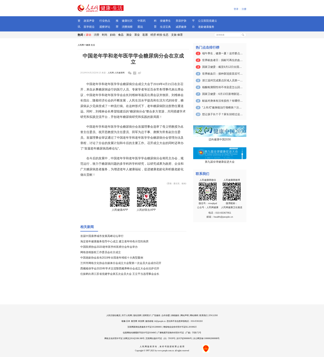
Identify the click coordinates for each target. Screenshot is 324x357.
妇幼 (112, 34)
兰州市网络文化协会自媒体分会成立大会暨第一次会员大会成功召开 (120, 263)
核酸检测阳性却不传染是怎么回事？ (222, 87)
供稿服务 (175, 315)
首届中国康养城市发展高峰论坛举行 (102, 236)
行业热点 (104, 20)
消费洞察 (127, 26)
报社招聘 (137, 315)
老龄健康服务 (206, 26)
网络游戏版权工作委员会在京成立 (100, 252)
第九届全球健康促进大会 (220, 161)
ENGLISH (213, 315)
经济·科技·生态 (159, 34)
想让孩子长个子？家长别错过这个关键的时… (222, 114)
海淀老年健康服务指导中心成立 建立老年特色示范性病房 (114, 241)
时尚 (104, 34)
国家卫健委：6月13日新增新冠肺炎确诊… (222, 94)
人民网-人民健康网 (116, 73)
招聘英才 (147, 315)
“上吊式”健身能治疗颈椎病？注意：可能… (222, 107)
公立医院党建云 (207, 20)
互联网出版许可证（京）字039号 (160, 338)
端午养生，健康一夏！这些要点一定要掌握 (222, 53)
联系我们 (203, 315)
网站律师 (194, 315)
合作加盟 (166, 315)
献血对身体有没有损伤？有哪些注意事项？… (222, 100)
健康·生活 (90, 45)
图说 (140, 26)
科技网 (141, 321)
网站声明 (185, 315)
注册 (244, 9)
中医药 (142, 20)
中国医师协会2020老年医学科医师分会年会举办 (109, 246)
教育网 (134, 321)
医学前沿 (89, 26)
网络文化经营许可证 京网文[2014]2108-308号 (124, 338)
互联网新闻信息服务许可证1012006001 (144, 327)
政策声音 (89, 20)
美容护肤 (181, 20)
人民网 (81, 45)
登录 (236, 9)
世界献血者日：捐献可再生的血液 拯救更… (222, 60)
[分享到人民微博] (134, 73)
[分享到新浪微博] (139, 73)
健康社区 (127, 20)
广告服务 (156, 315)
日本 (128, 321)
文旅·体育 (177, 34)
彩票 (145, 34)
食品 (121, 34)
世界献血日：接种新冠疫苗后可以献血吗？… (222, 73)
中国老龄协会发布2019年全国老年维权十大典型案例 (111, 257)
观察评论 (104, 26)
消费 (96, 34)
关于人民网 (127, 315)
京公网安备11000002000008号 (206, 338)
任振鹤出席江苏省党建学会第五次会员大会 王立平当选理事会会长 (119, 273)
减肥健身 (181, 26)
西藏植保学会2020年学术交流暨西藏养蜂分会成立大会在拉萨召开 (119, 268)
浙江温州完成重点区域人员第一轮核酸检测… (222, 80)
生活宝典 (165, 26)
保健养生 (165, 20)
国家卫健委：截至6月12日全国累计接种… (222, 66)
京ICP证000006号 (184, 338)
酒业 (129, 34)
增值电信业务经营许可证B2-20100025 (180, 327)
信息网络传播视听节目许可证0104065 (139, 332)
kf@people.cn (160, 321)
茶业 (137, 34)
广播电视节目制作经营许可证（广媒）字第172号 (179, 332)
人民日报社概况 (113, 315)
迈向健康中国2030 (220, 139)
